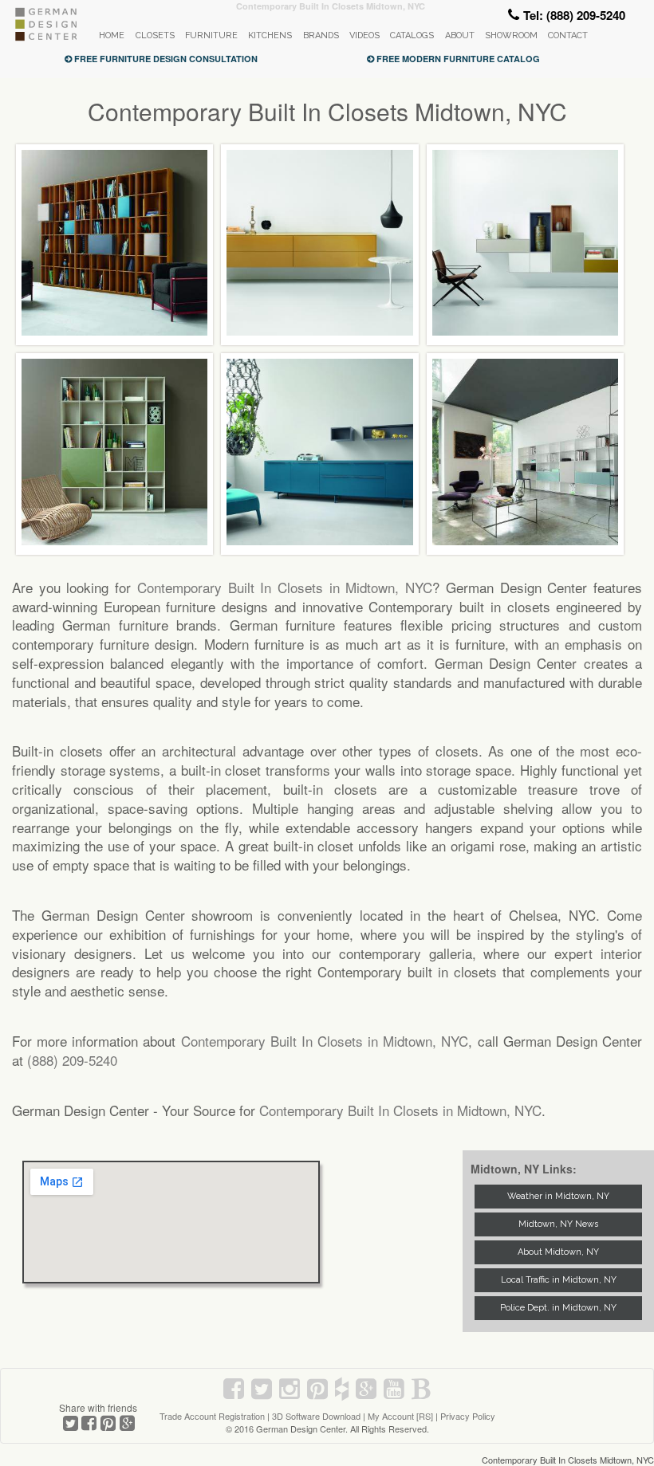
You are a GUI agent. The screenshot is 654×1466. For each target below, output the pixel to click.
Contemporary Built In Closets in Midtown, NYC (284, 587)
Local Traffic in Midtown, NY (559, 1280)
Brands (321, 35)
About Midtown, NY (558, 1252)
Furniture (211, 35)
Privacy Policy (467, 1415)
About (460, 35)
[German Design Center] (45, 36)
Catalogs (412, 35)
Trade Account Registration (212, 1415)
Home (111, 35)
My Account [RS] (400, 1415)
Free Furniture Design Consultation (165, 59)
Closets (155, 35)
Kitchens (270, 35)
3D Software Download (316, 1415)
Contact (568, 35)
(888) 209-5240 (72, 1060)
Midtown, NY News (558, 1224)
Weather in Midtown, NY (558, 1196)
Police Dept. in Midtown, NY (558, 1308)
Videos (364, 35)
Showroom (511, 35)
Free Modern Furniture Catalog (457, 59)
